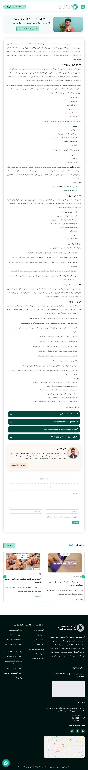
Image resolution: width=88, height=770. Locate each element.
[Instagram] (72, 731)
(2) (61, 313)
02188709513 (76, 715)
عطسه (70, 48)
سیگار (61, 276)
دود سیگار (73, 231)
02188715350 (76, 718)
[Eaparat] (77, 731)
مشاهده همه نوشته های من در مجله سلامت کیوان (41, 458)
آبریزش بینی (77, 48)
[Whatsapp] (83, 731)
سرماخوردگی (41, 44)
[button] (18, 465)
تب (50, 77)
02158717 (77, 720)
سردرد (75, 126)
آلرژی (52, 257)
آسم (71, 167)
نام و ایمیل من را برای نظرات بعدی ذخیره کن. (62, 517)
